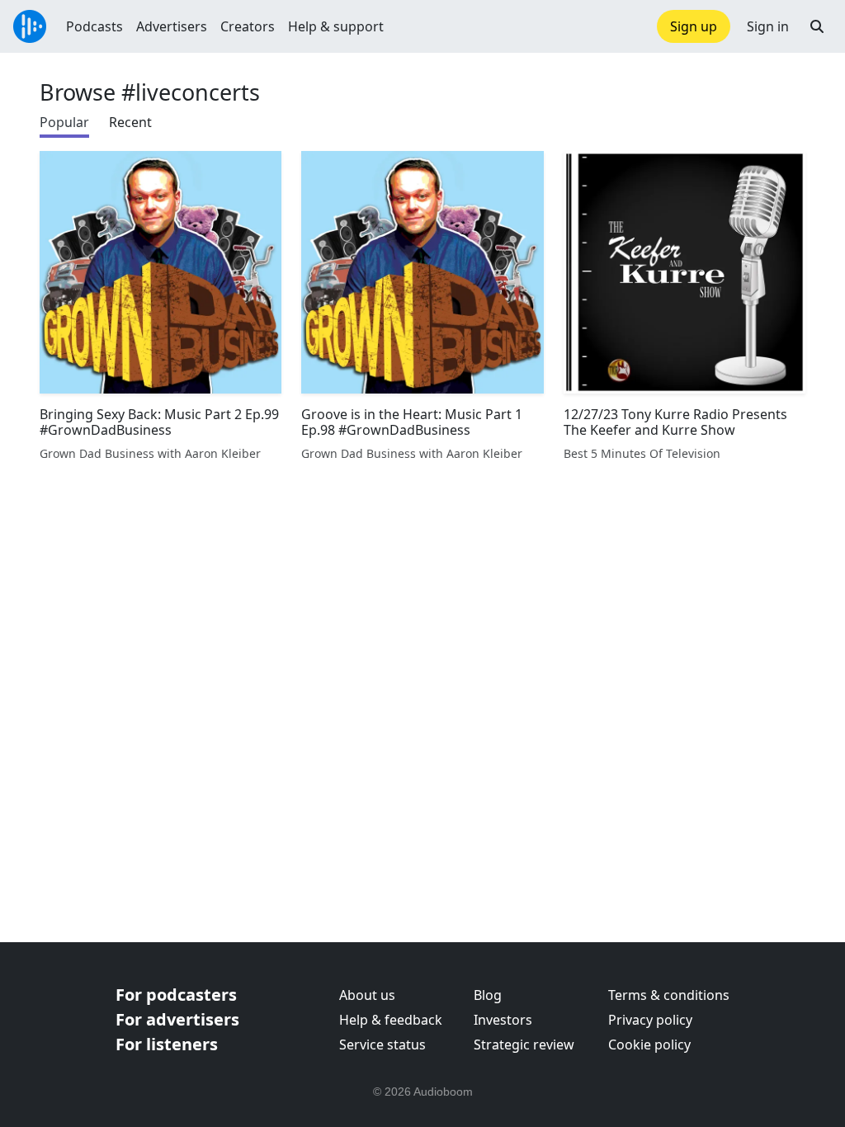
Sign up (693, 26)
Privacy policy (650, 1020)
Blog (488, 995)
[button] (817, 26)
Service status (382, 1044)
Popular (64, 122)
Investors (503, 1020)
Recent (130, 122)
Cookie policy (649, 1044)
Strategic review (524, 1044)
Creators (247, 26)
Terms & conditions (668, 995)
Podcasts (94, 26)
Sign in (768, 26)
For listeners (167, 1044)
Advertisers (171, 26)
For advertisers (177, 1019)
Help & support (336, 26)
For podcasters (176, 994)
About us (367, 995)
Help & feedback (390, 1020)
